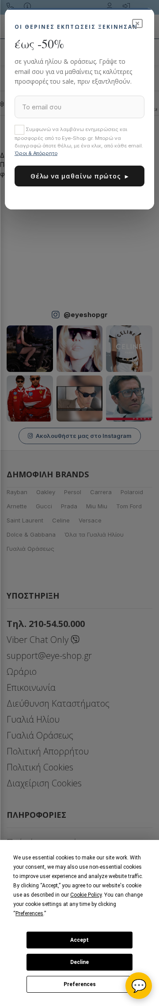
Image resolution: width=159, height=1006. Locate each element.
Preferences (80, 984)
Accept (79, 940)
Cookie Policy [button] (86, 895)
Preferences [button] (29, 913)
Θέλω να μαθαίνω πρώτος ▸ (79, 176)
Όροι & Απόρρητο (36, 153)
